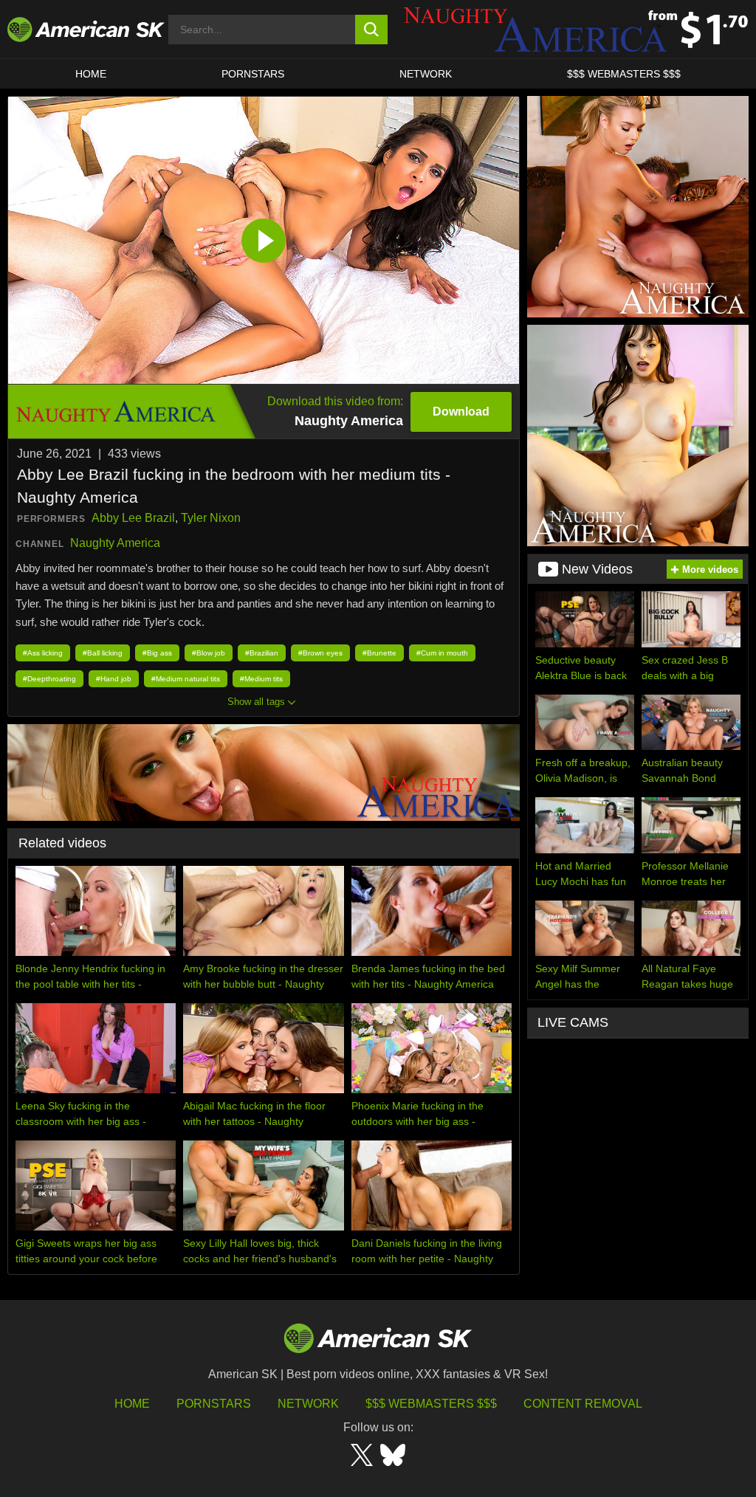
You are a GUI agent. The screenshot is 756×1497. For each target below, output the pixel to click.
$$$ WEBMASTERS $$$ (624, 74)
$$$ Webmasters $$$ (431, 1403)
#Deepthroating (49, 679)
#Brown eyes (320, 653)
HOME (90, 74)
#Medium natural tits (185, 679)
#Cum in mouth (442, 653)
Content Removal (582, 1403)
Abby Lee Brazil (133, 518)
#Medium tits (261, 679)
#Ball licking (103, 653)
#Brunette (379, 653)
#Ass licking (43, 653)
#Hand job (113, 679)
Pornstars (213, 1403)
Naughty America (115, 543)
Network (425, 74)
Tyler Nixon (211, 518)
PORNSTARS (252, 74)
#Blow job (208, 653)
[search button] (371, 29)
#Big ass (157, 653)
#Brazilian (261, 653)
